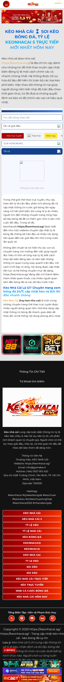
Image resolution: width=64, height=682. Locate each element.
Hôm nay (51, 135)
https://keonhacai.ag (15, 63)
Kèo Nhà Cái (10, 300)
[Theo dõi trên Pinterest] (22, 618)
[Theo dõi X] (12, 618)
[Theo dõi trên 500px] (42, 618)
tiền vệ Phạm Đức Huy (42, 612)
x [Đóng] (9, 650)
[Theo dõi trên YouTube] (32, 618)
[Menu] (6, 4)
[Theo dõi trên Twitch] (52, 618)
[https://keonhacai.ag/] (33, 4)
